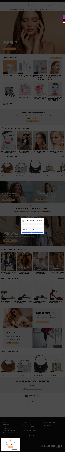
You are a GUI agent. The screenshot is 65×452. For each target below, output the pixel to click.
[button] (32, 226)
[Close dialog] (42, 218)
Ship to (25, 224)
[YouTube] (64, 22)
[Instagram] (64, 18)
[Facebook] (64, 16)
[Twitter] (64, 20)
